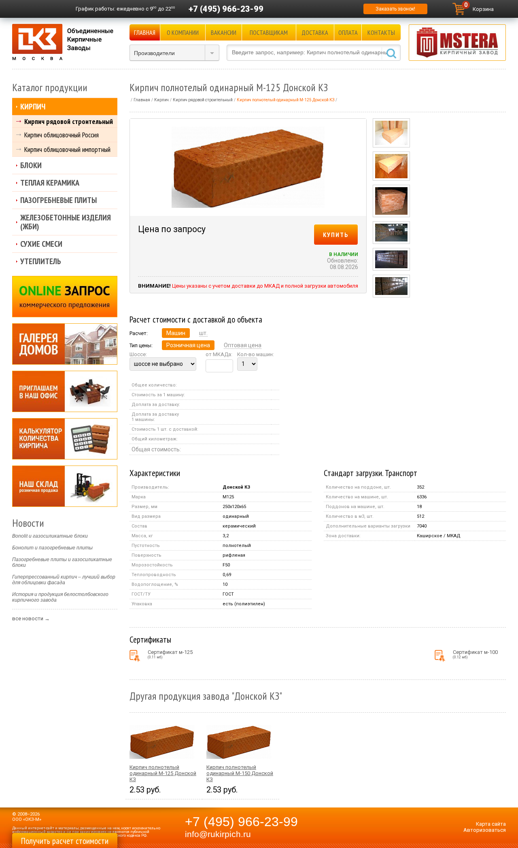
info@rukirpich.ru (218, 834)
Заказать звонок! (395, 9)
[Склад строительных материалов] (65, 486)
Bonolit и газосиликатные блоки (50, 536)
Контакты (381, 32)
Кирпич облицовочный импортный (67, 149)
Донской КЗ (236, 487)
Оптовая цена (242, 345)
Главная (144, 32)
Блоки (31, 165)
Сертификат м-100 (475, 654)
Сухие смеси (41, 244)
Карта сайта (491, 824)
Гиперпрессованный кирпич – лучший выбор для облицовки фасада (63, 579)
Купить (336, 235)
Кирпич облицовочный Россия (61, 134)
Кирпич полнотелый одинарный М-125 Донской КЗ (163, 773)
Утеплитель (40, 261)
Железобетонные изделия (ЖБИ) (65, 222)
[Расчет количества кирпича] (65, 439)
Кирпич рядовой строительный (68, 121)
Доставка (314, 32)
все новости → (31, 618)
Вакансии (223, 32)
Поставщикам (269, 32)
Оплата (348, 32)
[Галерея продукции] (65, 344)
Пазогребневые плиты (58, 200)
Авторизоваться (484, 830)
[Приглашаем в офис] (65, 391)
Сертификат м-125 (170, 654)
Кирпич (32, 106)
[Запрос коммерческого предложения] (65, 296)
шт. (203, 333)
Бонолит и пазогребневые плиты (52, 548)
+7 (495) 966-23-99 (226, 9)
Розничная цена (188, 345)
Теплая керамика (49, 182)
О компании (183, 32)
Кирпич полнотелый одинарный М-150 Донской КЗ (239, 773)
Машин (175, 333)
